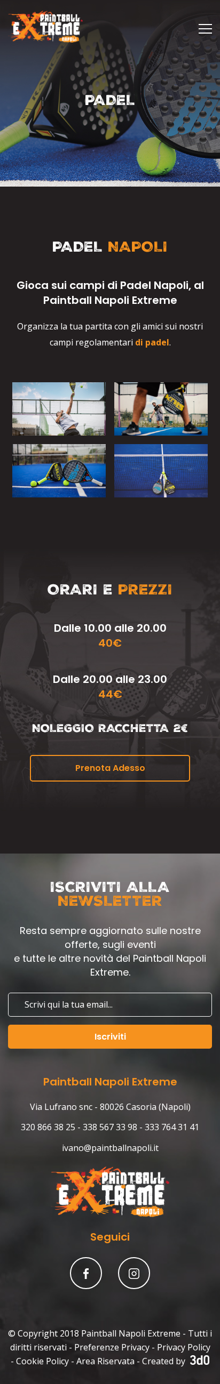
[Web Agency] (198, 1361)
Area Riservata (105, 1361)
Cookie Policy (42, 1361)
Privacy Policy (183, 1347)
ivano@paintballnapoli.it (110, 1148)
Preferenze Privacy (112, 1347)
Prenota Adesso (110, 768)
